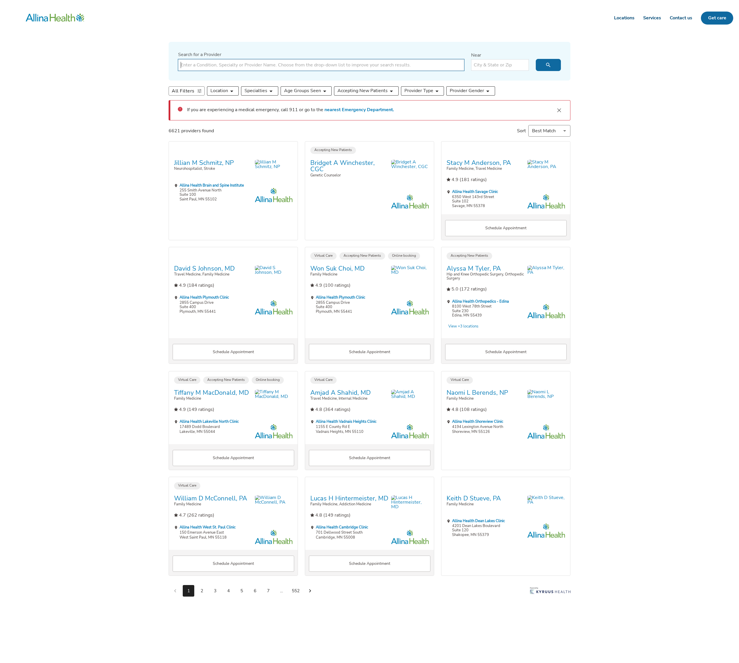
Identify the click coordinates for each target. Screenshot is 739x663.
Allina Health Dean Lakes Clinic (478, 521)
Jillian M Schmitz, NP (204, 162)
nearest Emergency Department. (359, 110)
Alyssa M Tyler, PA (474, 268)
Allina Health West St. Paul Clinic (208, 527)
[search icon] (548, 65)
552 (296, 591)
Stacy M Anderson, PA (479, 162)
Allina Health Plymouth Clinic (204, 297)
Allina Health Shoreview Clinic (477, 421)
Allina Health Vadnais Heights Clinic (346, 421)
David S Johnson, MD (204, 268)
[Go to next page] (310, 591)
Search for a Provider (199, 54)
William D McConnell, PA (210, 498)
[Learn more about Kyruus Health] (550, 592)
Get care (717, 18)
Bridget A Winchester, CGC (342, 165)
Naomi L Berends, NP (477, 392)
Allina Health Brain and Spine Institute (212, 185)
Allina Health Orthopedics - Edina (480, 301)
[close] (559, 110)
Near (476, 55)
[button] (223, 91)
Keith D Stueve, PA (474, 498)
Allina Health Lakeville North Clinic (209, 421)
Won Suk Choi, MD (337, 268)
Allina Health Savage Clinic (475, 191)
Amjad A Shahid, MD (340, 392)
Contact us (681, 18)
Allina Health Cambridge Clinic (342, 527)
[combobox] (321, 65)
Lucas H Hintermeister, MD (349, 498)
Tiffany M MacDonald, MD (211, 392)
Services (652, 18)
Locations (624, 18)
